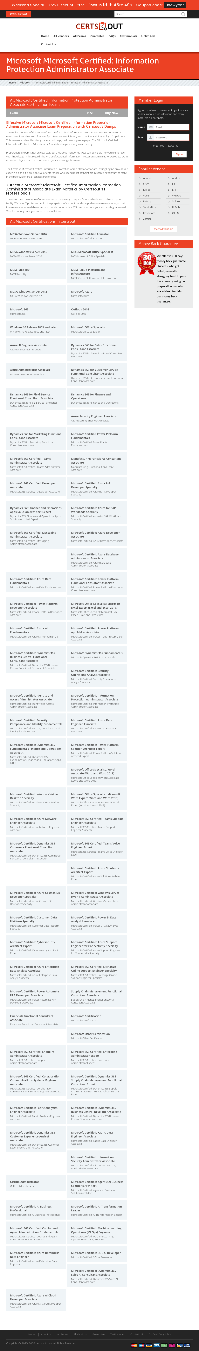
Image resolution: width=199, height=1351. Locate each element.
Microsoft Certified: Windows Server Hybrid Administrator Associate (95, 894)
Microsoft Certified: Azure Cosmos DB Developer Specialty (35, 894)
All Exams (79, 36)
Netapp (147, 201)
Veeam (147, 195)
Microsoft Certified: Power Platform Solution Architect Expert (95, 747)
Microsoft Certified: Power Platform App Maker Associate (95, 630)
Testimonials (128, 36)
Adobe (147, 178)
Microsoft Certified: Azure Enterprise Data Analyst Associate (34, 968)
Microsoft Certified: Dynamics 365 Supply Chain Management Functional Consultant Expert (96, 1080)
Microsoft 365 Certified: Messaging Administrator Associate (33, 534)
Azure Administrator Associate (30, 370)
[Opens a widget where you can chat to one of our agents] (172, 1329)
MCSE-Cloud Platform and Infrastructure (88, 271)
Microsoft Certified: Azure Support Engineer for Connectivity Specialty (94, 944)
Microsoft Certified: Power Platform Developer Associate (34, 605)
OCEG (175, 213)
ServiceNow (149, 207)
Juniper (147, 189)
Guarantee (97, 36)
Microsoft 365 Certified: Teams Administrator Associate (30, 460)
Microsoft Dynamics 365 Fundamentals (97, 653)
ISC (174, 184)
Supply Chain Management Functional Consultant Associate (96, 993)
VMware (176, 195)
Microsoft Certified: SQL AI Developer (96, 1253)
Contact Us (48, 44)
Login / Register (18, 13)
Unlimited (148, 36)
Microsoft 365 (19, 309)
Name (141, 127)
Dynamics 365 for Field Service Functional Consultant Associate (31, 396)
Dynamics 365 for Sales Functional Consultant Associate (93, 347)
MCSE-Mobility (20, 270)
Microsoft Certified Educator (90, 234)
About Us (46, 1334)
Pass (140, 137)
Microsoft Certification (86, 1016)
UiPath (176, 207)
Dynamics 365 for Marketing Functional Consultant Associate (36, 436)
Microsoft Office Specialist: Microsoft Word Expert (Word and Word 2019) (95, 796)
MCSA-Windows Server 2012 (28, 291)
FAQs (112, 36)
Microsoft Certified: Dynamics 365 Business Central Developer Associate (96, 1110)
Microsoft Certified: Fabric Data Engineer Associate (92, 1134)
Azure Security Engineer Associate (93, 416)
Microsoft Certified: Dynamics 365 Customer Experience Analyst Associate (32, 1136)
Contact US (136, 1334)
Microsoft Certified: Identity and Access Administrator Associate (31, 697)
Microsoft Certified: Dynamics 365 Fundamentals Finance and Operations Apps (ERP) (35, 748)
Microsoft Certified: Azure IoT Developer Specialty (90, 485)
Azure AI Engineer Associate (28, 345)
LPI (174, 189)
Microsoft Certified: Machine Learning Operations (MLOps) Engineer (96, 1230)
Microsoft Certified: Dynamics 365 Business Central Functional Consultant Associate (32, 657)
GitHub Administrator (24, 1182)
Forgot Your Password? (165, 145)
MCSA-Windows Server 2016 (28, 252)
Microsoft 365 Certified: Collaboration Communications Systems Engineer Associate (35, 1080)
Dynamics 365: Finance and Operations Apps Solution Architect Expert (36, 510)
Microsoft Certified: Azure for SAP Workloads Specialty (93, 510)
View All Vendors (163, 229)
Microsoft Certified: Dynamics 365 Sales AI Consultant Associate (93, 1272)
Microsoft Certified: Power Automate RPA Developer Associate (34, 993)
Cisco (146, 184)
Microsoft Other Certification (90, 1034)
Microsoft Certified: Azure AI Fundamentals (29, 630)
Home (45, 36)
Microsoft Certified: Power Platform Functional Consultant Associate (95, 581)
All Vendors (61, 36)
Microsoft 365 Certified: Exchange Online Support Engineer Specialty (94, 968)
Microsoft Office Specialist (88, 327)
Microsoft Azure (81, 291)
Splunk (176, 201)
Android (177, 178)
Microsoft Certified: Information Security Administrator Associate (93, 1159)
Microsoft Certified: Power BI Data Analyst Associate (93, 919)
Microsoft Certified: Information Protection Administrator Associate (94, 697)
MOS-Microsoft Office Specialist (92, 252)
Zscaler (147, 219)
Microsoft (25, 82)
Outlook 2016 (80, 309)
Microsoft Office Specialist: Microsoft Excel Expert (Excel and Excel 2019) (95, 605)
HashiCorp (149, 213)
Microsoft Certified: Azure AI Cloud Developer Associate (33, 1297)
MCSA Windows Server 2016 (28, 234)
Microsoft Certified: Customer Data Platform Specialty (33, 919)
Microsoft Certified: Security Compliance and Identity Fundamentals (36, 722)
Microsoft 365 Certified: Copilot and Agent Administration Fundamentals (34, 1230)
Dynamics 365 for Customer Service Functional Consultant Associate (94, 371)
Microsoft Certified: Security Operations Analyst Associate (90, 673)
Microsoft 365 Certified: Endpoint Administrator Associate (32, 1053)
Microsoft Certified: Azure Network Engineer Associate (33, 821)
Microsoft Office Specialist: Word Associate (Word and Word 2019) (93, 771)
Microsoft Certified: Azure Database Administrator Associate (95, 556)
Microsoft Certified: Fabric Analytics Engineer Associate (34, 1110)
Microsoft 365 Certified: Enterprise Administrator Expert (94, 1053)
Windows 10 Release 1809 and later (33, 327)
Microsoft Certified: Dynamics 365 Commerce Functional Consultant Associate (32, 847)
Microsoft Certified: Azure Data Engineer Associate (91, 722)
